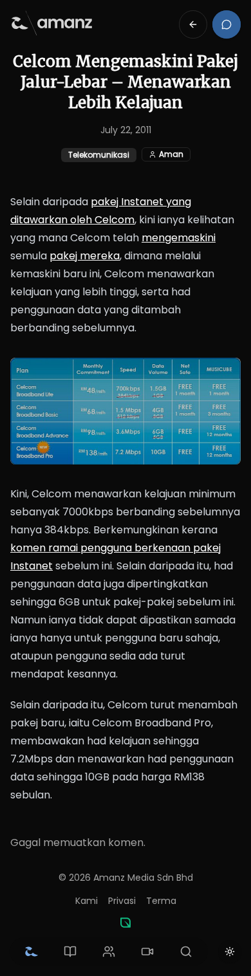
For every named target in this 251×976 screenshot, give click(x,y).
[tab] (31, 951)
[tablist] (109, 951)
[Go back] (193, 24)
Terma (161, 900)
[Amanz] (125, 922)
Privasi (122, 900)
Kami (86, 900)
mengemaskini (179, 237)
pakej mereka (85, 255)
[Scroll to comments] (226, 24)
